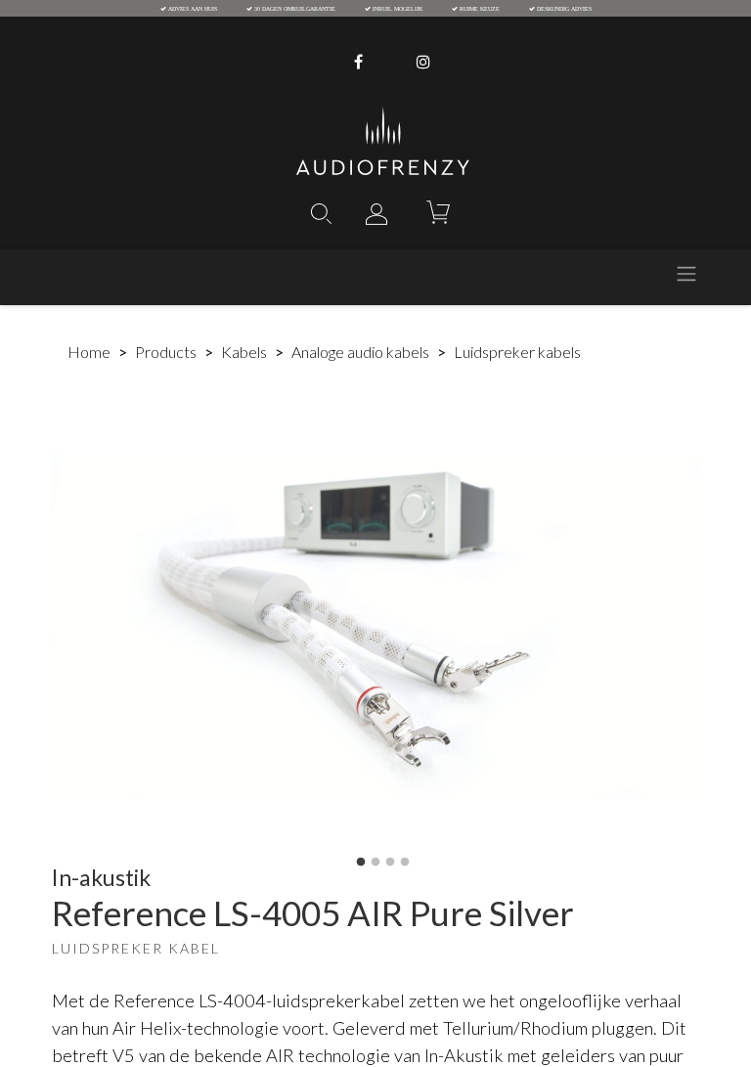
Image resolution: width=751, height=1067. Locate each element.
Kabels (244, 351)
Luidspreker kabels (517, 351)
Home (88, 351)
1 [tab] (361, 862)
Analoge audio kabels (360, 351)
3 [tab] (390, 862)
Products (166, 351)
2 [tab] (375, 862)
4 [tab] (405, 862)
